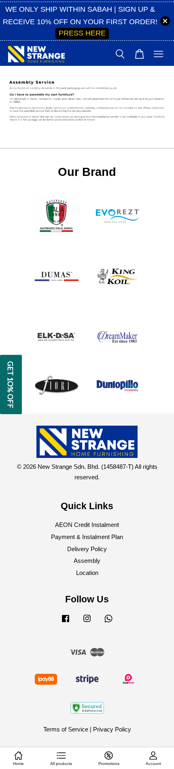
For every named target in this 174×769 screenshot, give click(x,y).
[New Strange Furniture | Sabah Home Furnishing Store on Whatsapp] (108, 622)
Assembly (87, 560)
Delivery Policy (87, 548)
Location (87, 572)
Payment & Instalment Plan (87, 536)
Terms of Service (65, 729)
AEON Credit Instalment (87, 524)
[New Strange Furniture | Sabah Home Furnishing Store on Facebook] (65, 622)
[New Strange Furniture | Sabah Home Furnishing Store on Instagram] (87, 622)
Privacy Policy (112, 729)
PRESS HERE (82, 33)
